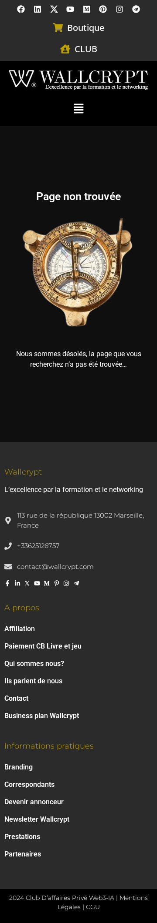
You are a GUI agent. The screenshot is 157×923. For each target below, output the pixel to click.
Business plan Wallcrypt (41, 716)
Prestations (22, 837)
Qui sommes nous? (34, 663)
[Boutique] (58, 28)
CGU (93, 907)
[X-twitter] (54, 9)
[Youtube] (70, 9)
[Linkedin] (37, 9)
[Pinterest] (103, 9)
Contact (16, 698)
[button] (78, 108)
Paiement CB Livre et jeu (43, 646)
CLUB (86, 49)
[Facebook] (21, 9)
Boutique (85, 27)
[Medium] (87, 9)
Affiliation (19, 629)
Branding (18, 767)
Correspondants (29, 784)
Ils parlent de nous (33, 681)
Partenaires (22, 854)
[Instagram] (119, 9)
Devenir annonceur (34, 802)
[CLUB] (65, 49)
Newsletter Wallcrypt (36, 819)
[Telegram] (136, 9)
